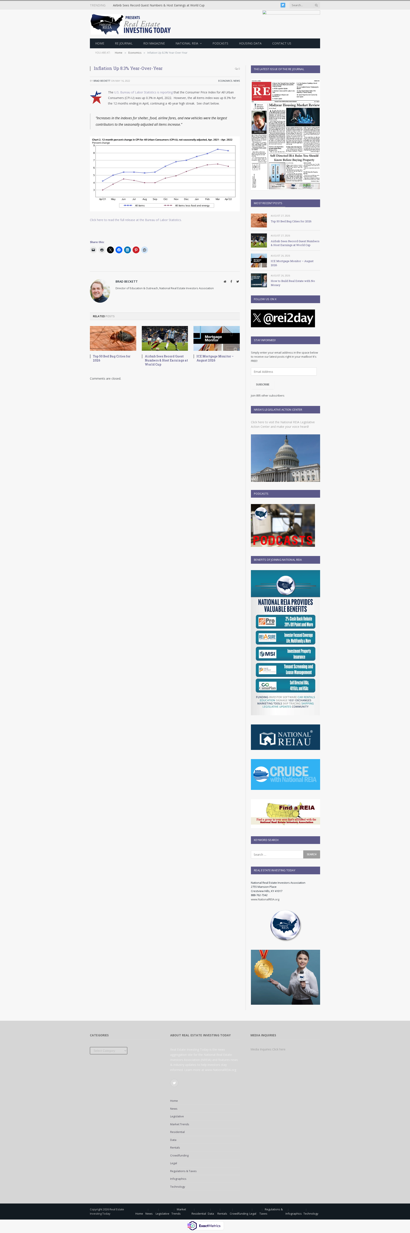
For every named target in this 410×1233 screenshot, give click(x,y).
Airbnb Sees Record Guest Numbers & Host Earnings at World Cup (159, 5)
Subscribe (262, 384)
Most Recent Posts (268, 203)
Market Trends (179, 1124)
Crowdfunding (179, 1155)
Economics (225, 80)
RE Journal (124, 43)
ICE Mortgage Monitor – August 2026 (215, 358)
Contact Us (281, 43)
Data (173, 1140)
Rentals (175, 1147)
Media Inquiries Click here (268, 1049)
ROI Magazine (154, 43)
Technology (177, 1187)
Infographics (178, 1179)
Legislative (177, 1116)
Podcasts (220, 43)
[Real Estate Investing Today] (132, 24)
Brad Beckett (102, 80)
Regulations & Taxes (183, 1171)
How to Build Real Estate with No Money (293, 283)
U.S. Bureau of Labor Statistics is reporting (143, 92)
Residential (177, 1132)
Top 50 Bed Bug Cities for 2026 (111, 358)
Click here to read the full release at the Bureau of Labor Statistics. (136, 220)
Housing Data (250, 43)
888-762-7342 (259, 895)
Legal (173, 1163)
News (236, 80)
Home (99, 43)
